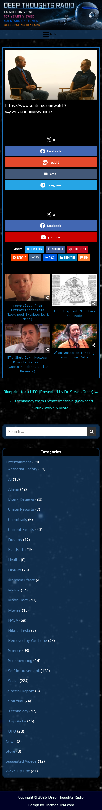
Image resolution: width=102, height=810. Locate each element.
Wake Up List (18, 771)
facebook (54, 151)
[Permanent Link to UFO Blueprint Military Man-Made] (74, 290)
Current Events (21, 529)
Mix (86, 257)
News (11, 741)
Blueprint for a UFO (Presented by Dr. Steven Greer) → (50, 391)
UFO (12, 731)
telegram (54, 185)
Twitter (36, 249)
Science (14, 650)
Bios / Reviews (21, 499)
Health (14, 559)
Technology (18, 711)
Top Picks (17, 721)
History (14, 570)
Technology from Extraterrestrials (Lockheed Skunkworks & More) (27, 312)
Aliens (13, 489)
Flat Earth (17, 549)
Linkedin (69, 257)
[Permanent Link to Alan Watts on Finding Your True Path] (74, 336)
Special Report (21, 691)
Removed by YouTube (27, 640)
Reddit (21, 257)
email (54, 174)
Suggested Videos (21, 761)
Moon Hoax (18, 600)
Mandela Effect (21, 580)
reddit (54, 162)
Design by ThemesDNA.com (51, 805)
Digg (52, 257)
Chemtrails (17, 519)
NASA (13, 620)
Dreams (15, 539)
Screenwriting (20, 660)
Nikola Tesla (19, 630)
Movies (14, 610)
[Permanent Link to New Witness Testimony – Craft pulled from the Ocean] (51, 75)
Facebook (57, 249)
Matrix (14, 590)
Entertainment (18, 462)
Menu (54, 34)
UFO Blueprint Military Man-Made (74, 313)
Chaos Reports (21, 509)
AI (10, 479)
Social (13, 681)
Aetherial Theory (22, 469)
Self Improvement (23, 670)
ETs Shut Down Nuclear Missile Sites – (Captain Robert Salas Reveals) (27, 364)
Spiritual (15, 701)
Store (10, 751)
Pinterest (79, 249)
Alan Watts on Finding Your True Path (74, 354)
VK (37, 257)
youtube (54, 237)
